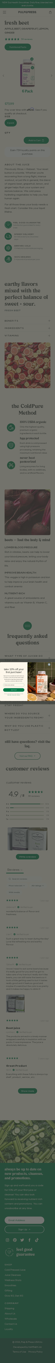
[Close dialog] (49, 664)
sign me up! (14, 689)
